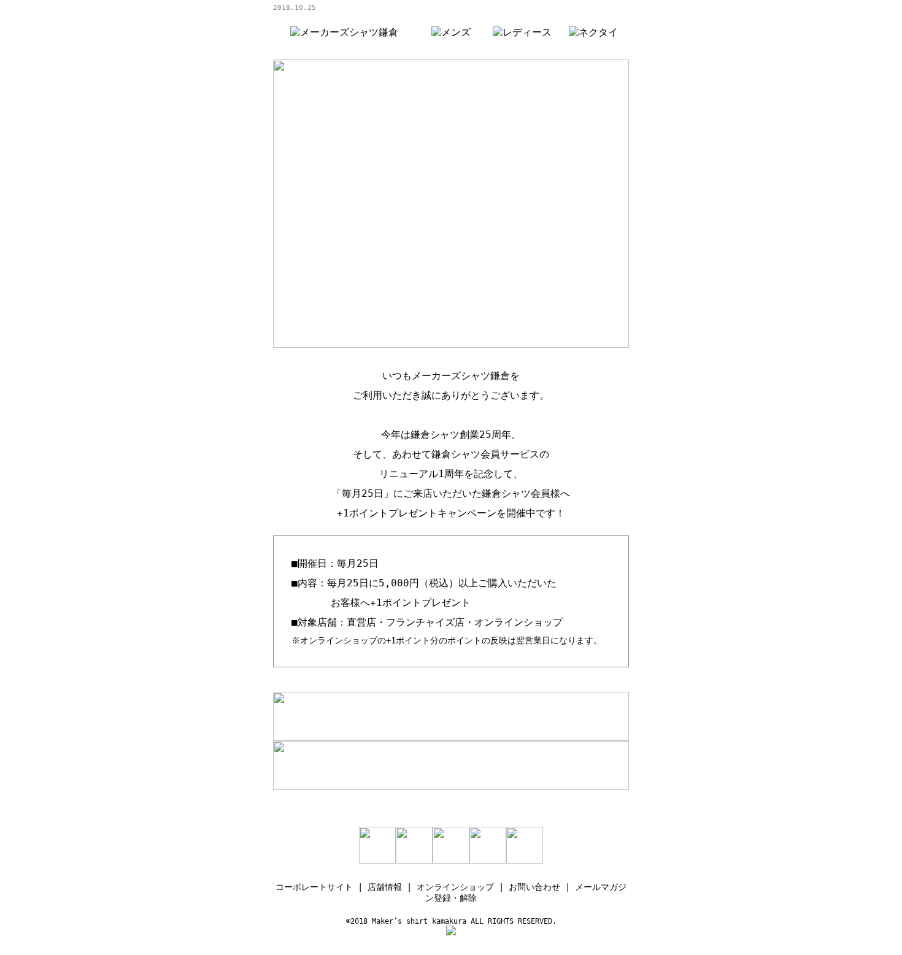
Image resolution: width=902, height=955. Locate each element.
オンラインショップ (455, 887)
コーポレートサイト (314, 887)
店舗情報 (385, 887)
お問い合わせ (534, 887)
